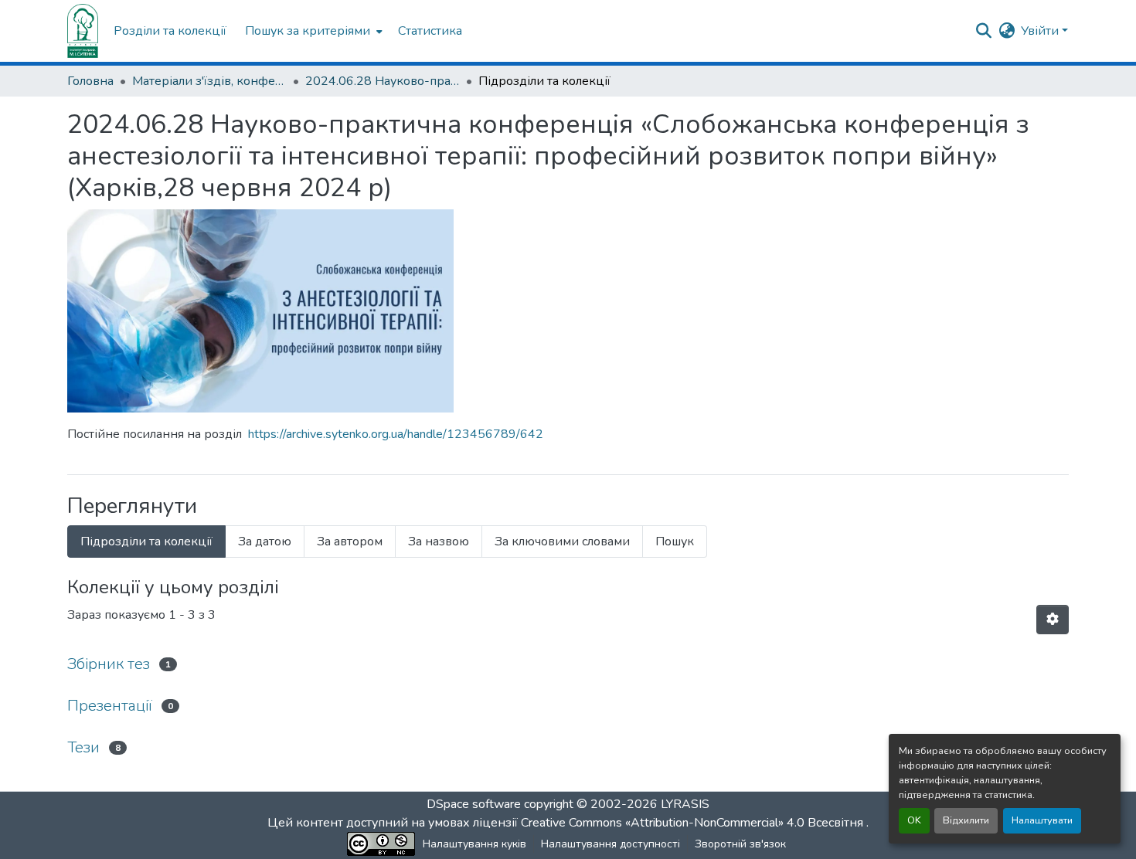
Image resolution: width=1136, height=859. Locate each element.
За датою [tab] (264, 541)
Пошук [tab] (674, 541)
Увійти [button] (1041, 30)
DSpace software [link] (474, 804)
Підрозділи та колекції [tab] (146, 541)
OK (914, 820)
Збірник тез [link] (108, 664)
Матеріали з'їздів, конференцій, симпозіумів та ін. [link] (209, 81)
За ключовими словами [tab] (562, 541)
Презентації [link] (109, 705)
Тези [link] (83, 747)
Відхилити (966, 820)
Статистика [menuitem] (430, 30)
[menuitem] (312, 31)
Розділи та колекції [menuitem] (170, 30)
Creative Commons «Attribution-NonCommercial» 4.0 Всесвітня (693, 822)
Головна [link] (90, 81)
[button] (82, 31)
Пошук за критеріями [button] (307, 30)
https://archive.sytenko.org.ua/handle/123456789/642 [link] (395, 434)
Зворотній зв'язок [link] (740, 844)
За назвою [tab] (438, 541)
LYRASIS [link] (685, 804)
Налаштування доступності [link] (610, 844)
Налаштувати (1042, 820)
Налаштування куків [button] (474, 844)
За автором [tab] (350, 541)
